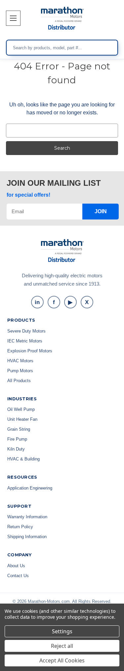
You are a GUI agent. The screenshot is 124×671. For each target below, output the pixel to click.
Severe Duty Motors (26, 331)
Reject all (62, 646)
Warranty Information (27, 516)
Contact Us (18, 575)
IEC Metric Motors (24, 340)
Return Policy (20, 526)
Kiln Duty (16, 449)
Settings (62, 631)
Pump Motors (20, 370)
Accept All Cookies (62, 660)
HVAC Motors (20, 360)
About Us (16, 565)
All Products (19, 380)
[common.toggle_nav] (13, 18)
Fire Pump (17, 439)
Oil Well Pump (21, 409)
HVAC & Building (23, 458)
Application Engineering (29, 488)
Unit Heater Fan (22, 419)
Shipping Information (27, 536)
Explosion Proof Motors (29, 350)
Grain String (18, 429)
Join (101, 211)
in (37, 302)
